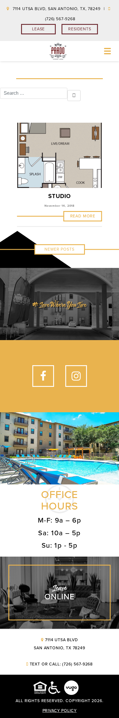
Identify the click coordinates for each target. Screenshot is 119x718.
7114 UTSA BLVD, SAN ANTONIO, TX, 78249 (56, 8)
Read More (83, 216)
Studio (59, 196)
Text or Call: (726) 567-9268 (61, 664)
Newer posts (59, 249)
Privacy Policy (59, 710)
